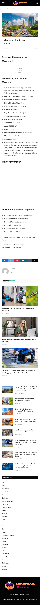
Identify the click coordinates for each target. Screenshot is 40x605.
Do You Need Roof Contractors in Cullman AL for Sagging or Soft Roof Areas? (25, 442)
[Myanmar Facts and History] (20, 24)
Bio (3, 495)
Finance (4, 513)
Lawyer (4, 541)
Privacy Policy (25, 594)
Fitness (4, 516)
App (3, 485)
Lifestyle (5, 544)
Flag (3, 519)
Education (5, 504)
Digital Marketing (7, 501)
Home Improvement (8, 535)
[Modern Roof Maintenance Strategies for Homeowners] (7, 411)
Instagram (5, 538)
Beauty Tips (6, 492)
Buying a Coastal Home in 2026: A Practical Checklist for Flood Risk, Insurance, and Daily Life (25, 389)
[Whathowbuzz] (20, 3)
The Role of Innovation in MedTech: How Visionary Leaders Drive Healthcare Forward (26, 466)
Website (4, 569)
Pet (3, 550)
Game (4, 526)
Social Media (6, 557)
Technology (6, 563)
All (3, 482)
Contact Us (14, 594)
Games (4, 529)
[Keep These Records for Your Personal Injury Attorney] (20, 327)
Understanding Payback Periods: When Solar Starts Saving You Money (25, 454)
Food (3, 523)
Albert (6, 49)
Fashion (4, 510)
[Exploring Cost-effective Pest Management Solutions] (20, 296)
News (36, 49)
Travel (4, 566)
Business (5, 498)
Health (4, 532)
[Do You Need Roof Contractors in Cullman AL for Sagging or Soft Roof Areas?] (20, 358)
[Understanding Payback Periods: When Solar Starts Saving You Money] (7, 454)
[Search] (37, 3)
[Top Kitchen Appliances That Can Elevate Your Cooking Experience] (7, 422)
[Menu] (3, 3)
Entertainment (6, 507)
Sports (4, 560)
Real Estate (6, 554)
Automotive (5, 489)
